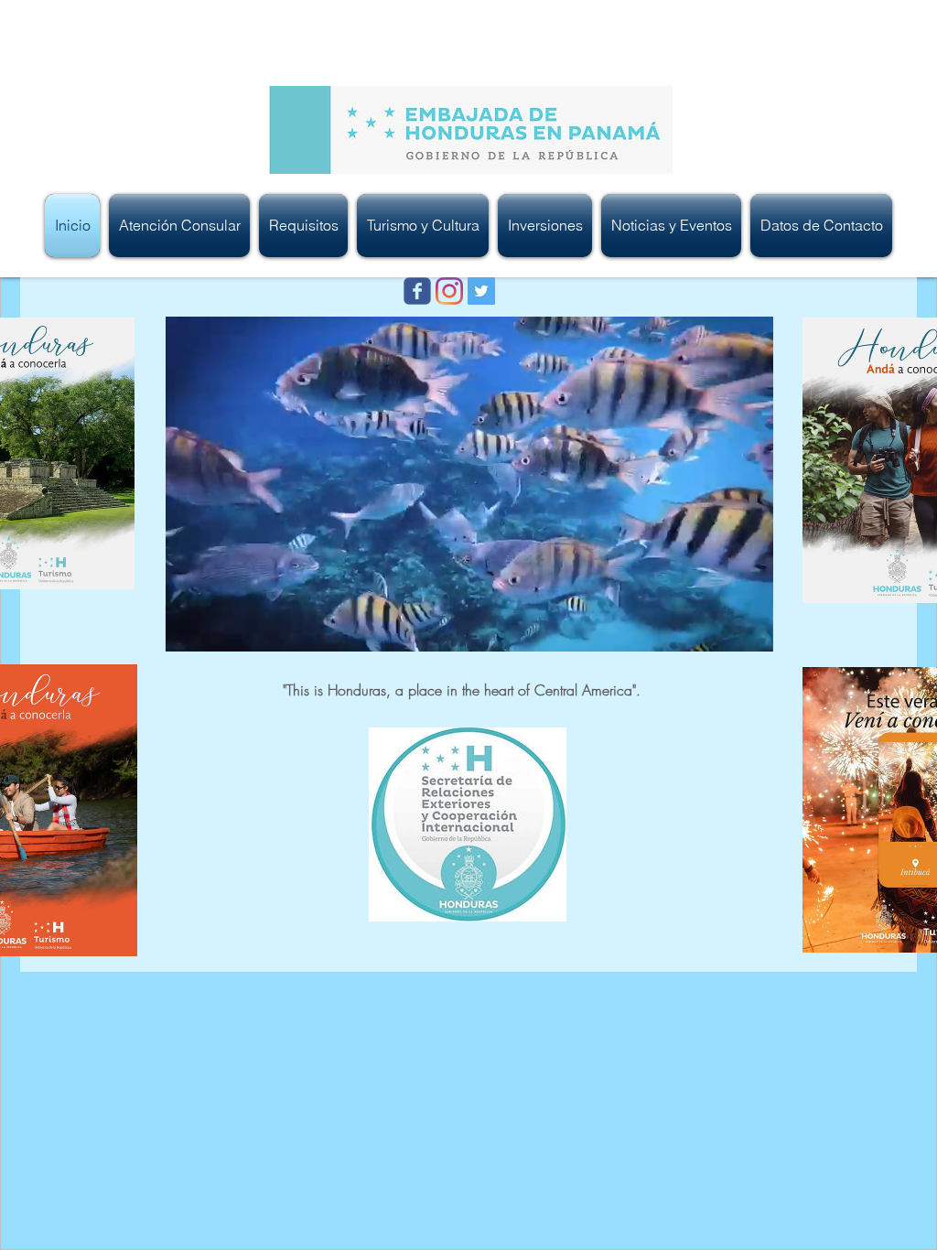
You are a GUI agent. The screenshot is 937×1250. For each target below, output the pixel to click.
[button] (179, 225)
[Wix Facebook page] (417, 291)
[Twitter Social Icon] (481, 291)
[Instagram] (449, 291)
